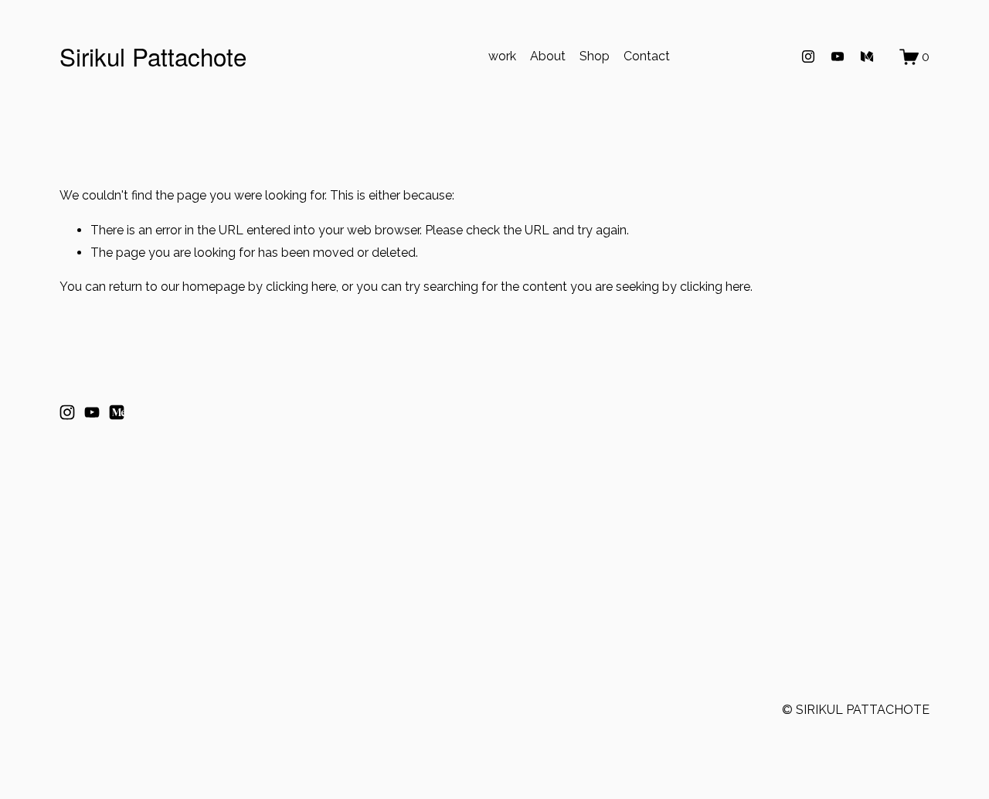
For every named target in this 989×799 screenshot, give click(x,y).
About (548, 56)
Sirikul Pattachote (152, 56)
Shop (594, 56)
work (502, 56)
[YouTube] (837, 56)
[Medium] (867, 56)
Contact (647, 56)
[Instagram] (808, 56)
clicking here (301, 286)
